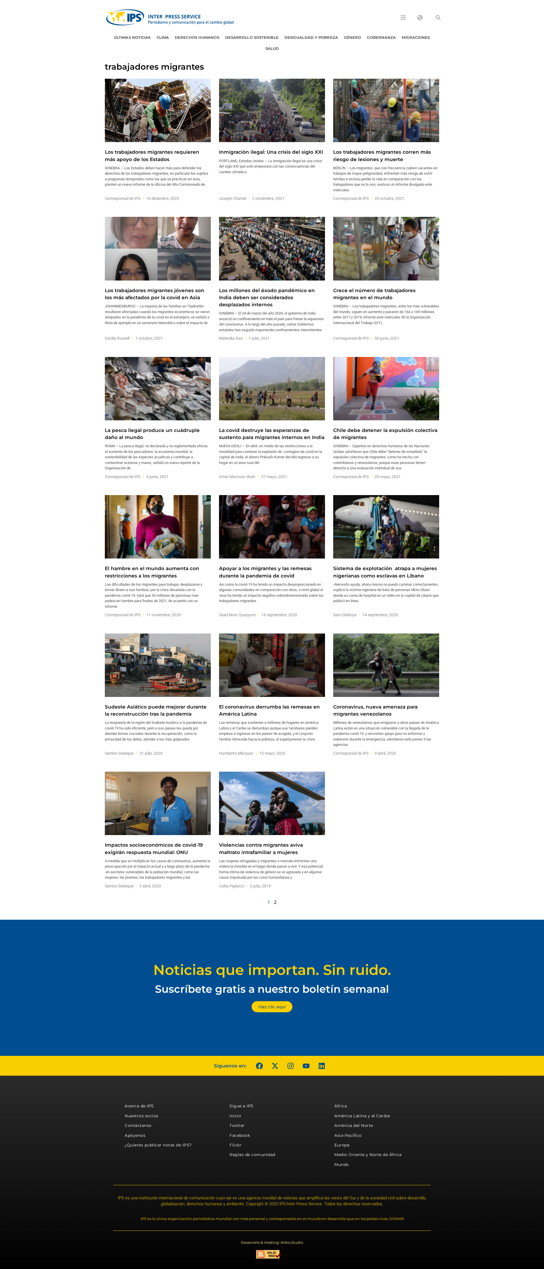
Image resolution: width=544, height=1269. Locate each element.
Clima (163, 37)
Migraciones (416, 37)
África (340, 1105)
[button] (438, 17)
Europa (341, 1145)
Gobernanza (381, 37)
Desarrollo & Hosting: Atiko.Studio (272, 1242)
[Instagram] (290, 1066)
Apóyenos (135, 1135)
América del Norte (353, 1125)
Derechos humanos (197, 37)
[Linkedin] (321, 1066)
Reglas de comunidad (252, 1154)
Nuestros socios (141, 1115)
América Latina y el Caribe (362, 1115)
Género (352, 37)
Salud (272, 48)
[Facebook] (259, 1066)
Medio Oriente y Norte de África (368, 1154)
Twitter (237, 1125)
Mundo (341, 1164)
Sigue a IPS (242, 1105)
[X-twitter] (275, 1066)
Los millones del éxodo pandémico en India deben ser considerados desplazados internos (267, 297)
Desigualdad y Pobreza (311, 37)
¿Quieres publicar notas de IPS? (158, 1145)
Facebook (240, 1135)
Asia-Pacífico (348, 1135)
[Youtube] (306, 1066)
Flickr (235, 1145)
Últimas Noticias (132, 37)
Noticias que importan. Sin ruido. (272, 970)
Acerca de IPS (139, 1105)
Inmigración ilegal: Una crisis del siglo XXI (271, 152)
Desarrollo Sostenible (252, 37)
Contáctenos (138, 1125)
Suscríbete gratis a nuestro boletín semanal (272, 989)
